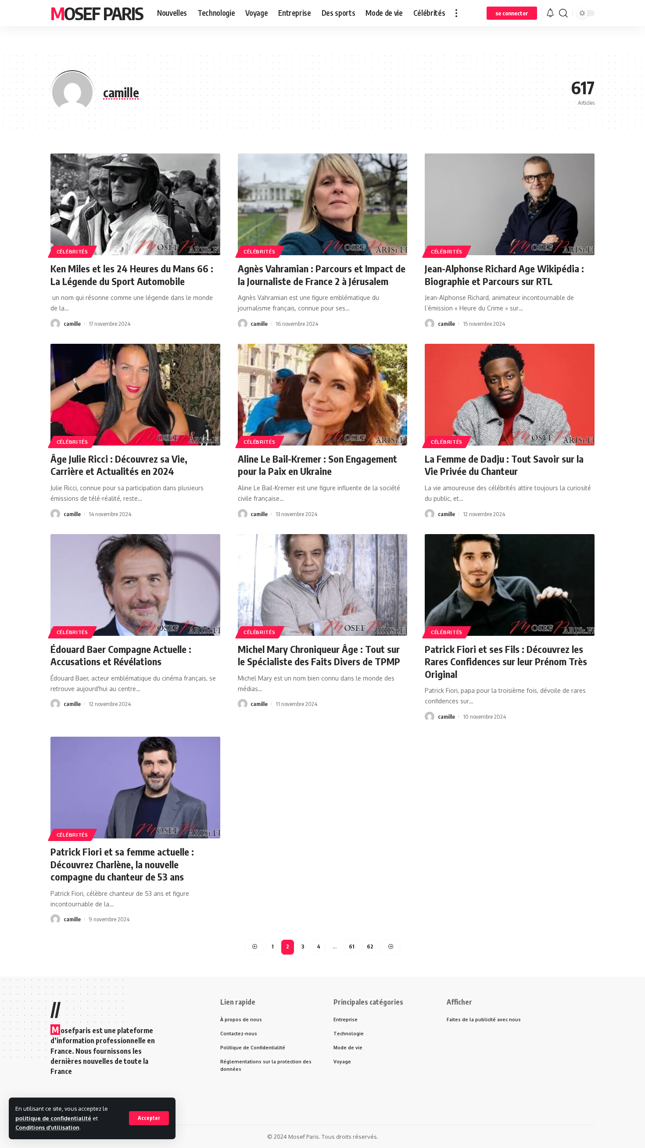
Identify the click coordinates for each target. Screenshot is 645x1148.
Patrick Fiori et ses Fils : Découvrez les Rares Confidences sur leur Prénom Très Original (506, 661)
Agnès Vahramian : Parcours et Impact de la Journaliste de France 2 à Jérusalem (321, 274)
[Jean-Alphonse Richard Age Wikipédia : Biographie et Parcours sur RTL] (510, 204)
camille (72, 323)
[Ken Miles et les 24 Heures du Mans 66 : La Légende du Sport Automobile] (135, 204)
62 (370, 946)
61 (352, 946)
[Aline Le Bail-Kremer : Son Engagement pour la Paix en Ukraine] (323, 395)
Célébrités (72, 251)
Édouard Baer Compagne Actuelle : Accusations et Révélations (120, 655)
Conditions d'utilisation (47, 1127)
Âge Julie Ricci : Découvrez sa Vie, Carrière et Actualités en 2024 (118, 465)
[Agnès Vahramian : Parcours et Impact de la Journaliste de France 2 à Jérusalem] (323, 204)
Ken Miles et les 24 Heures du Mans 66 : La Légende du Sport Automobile (131, 274)
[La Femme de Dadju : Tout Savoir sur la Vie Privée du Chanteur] (510, 395)
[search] (563, 13)
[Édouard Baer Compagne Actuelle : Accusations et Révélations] (135, 585)
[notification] (550, 13)
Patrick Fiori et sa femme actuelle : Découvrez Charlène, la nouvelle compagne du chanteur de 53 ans (122, 864)
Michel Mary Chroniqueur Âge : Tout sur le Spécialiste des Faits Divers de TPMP (319, 655)
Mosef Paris (96, 13)
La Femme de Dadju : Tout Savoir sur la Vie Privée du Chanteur (504, 465)
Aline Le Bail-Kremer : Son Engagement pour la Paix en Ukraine (317, 465)
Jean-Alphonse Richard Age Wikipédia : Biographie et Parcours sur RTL (504, 274)
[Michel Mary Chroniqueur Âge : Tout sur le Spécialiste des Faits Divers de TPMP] (323, 585)
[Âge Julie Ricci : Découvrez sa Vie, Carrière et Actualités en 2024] (135, 395)
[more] (456, 13)
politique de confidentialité (53, 1118)
